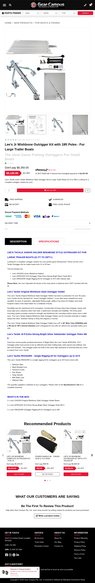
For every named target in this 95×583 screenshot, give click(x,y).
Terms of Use (79, 554)
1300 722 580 (10, 545)
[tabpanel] (19, 452)
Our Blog (57, 542)
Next (92, 455)
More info (52, 170)
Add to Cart (51, 190)
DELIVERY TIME (11, 223)
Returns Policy (79, 550)
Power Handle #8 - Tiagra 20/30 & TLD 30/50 (47, 457)
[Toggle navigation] (4, 5)
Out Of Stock (47, 474)
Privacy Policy (79, 542)
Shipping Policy (80, 546)
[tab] (18, 241)
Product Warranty (81, 538)
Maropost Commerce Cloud (74, 580)
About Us (57, 538)
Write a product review (48, 516)
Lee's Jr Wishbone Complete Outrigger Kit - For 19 (18, 458)
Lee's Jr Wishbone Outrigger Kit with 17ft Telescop (75, 458)
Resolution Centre (42, 546)
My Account (39, 538)
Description (18, 241)
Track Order (39, 542)
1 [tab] (45, 480)
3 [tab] (50, 480)
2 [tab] (47, 480)
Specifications (49, 241)
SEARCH (85, 13)
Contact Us (58, 546)
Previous (2, 455)
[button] (87, 190)
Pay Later (78, 558)
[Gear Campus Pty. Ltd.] (47, 5)
